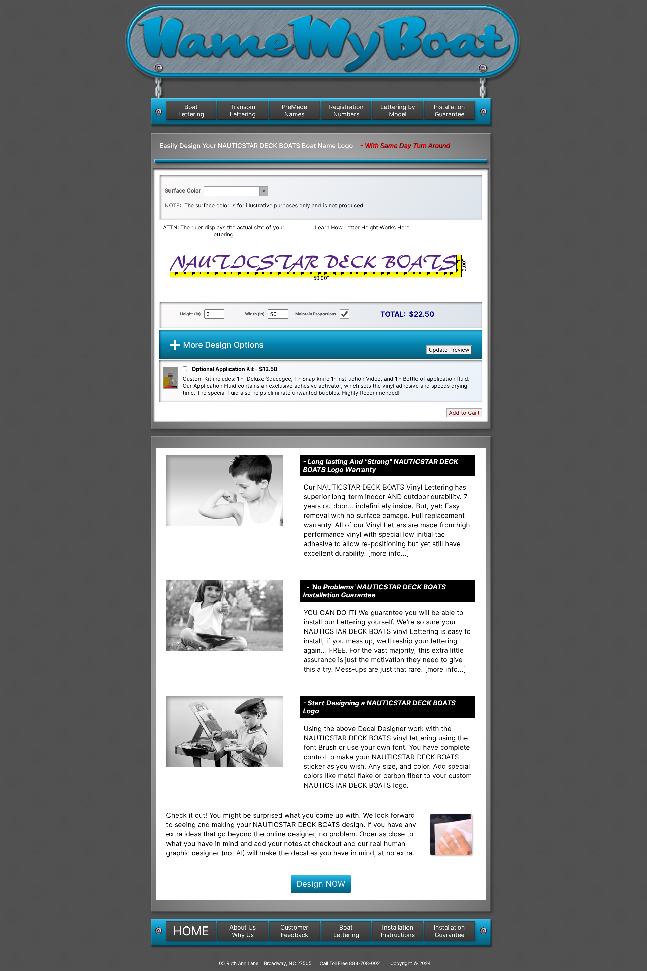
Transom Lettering (243, 110)
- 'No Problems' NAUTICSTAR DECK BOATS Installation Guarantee (374, 591)
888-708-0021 (365, 963)
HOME (191, 930)
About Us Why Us (242, 931)
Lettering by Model (397, 110)
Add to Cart (464, 412)
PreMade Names (294, 110)
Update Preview (449, 349)
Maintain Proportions (315, 313)
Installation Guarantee (449, 110)
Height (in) (190, 313)
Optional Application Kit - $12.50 (234, 368)
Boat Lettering (191, 110)
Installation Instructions (398, 931)
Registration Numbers (346, 110)
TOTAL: (393, 314)
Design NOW (321, 884)
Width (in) (255, 313)
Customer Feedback (294, 931)
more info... (388, 553)
